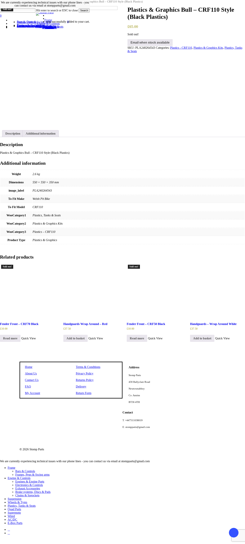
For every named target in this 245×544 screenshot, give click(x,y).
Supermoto (14, 512)
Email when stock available (150, 42)
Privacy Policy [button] (84, 373)
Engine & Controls (19, 478)
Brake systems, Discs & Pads (33, 492)
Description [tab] (12, 133)
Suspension (14, 498)
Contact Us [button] (31, 380)
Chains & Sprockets (27, 495)
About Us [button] (31, 373)
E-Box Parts (15, 523)
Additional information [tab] (41, 133)
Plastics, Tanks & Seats (22, 505)
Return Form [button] (83, 393)
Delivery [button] (81, 386)
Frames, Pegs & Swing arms (32, 474)
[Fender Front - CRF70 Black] (27, 291)
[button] (75, 338)
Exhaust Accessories (27, 488)
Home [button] (28, 367)
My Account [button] (32, 393)
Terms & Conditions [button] (88, 367)
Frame (11, 467)
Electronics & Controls (29, 485)
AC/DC (12, 519)
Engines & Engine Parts (29, 481)
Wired (11, 516)
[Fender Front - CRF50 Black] (154, 291)
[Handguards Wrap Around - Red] (90, 291)
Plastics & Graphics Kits (208, 47)
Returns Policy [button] (85, 380)
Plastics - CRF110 (181, 47)
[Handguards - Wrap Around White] (217, 291)
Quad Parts (14, 509)
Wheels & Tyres (17, 502)
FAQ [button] (28, 386)
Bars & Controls (25, 471)
